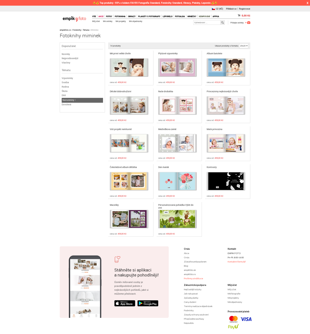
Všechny (66, 62)
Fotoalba (180, 16)
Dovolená (66, 104)
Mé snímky (107, 21)
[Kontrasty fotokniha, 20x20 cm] (226, 181)
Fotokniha (120, 16)
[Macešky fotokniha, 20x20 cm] (129, 219)
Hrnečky (191, 16)
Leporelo (167, 16)
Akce (186, 253)
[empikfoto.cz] (74, 18)
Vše (94, 16)
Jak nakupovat (191, 293)
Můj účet (96, 21)
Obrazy (132, 16)
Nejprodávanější (70, 58)
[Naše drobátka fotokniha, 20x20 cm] (177, 105)
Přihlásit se (231, 8)
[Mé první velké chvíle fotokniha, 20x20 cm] (129, 67)
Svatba (65, 82)
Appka (216, 16)
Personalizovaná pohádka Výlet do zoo (175, 206)
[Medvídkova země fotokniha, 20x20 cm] (177, 143)
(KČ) (219, 8)
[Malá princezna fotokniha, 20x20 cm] (226, 143)
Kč (246, 15)
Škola (64, 91)
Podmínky (189, 310)
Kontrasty (212, 167)
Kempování (204, 16)
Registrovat (244, 8)
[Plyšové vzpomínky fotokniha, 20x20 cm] (177, 67)
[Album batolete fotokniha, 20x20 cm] (226, 67)
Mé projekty (121, 21)
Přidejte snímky (237, 22)
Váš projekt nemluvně (121, 129)
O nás (186, 257)
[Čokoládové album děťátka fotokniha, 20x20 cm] (129, 181)
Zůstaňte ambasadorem (195, 262)
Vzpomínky (67, 78)
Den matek (163, 167)
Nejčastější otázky (192, 289)
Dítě (64, 95)
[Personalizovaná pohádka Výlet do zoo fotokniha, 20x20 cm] (177, 219)
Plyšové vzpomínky (168, 53)
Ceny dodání (190, 302)
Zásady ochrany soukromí (196, 314)
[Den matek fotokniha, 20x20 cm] (177, 181)
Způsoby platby (191, 298)
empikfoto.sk (190, 270)
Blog (186, 266)
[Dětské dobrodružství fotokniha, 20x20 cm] (129, 105)
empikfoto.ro (190, 274)
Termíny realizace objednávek (198, 306)
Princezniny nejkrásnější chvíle (222, 91)
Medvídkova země (167, 129)
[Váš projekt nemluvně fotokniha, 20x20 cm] (129, 143)
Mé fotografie (234, 293)
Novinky (66, 54)
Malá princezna (214, 129)
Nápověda (189, 323)
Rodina (65, 86)
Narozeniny (68, 99)
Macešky (114, 205)
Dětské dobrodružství (120, 91)
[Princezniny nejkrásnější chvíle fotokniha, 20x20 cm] (226, 105)
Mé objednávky (135, 21)
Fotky (109, 16)
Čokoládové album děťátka (123, 167)
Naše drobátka (165, 91)
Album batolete (214, 53)
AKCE (100, 16)
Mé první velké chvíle (120, 53)
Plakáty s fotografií (149, 16)
